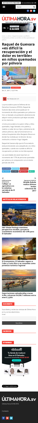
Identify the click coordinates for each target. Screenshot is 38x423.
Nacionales (16, 87)
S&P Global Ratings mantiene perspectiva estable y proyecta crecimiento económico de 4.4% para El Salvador (18, 230)
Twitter (16, 168)
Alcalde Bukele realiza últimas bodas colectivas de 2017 (29, 186)
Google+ (25, 168)
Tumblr (15, 171)
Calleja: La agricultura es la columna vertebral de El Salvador (8, 186)
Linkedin (7, 171)
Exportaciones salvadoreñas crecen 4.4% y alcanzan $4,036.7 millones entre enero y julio (19, 295)
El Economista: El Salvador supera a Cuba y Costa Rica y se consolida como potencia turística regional (19, 263)
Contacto (5, 411)
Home (3, 36)
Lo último (8, 36)
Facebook (7, 168)
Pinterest (24, 171)
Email (3, 314)
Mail (32, 171)
